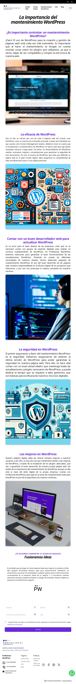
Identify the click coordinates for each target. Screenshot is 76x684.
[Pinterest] (53, 664)
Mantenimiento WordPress (46, 8)
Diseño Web (27, 8)
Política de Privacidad (15, 624)
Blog (62, 7)
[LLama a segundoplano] (68, 2)
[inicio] (12, 8)
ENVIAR (38, 629)
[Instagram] (43, 664)
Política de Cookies (8, 650)
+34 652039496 (11, 662)
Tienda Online (35, 8)
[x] (58, 664)
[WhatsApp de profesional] (72, 2)
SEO (56, 7)
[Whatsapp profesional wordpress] (72, 673)
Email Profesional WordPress (10, 672)
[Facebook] (48, 664)
